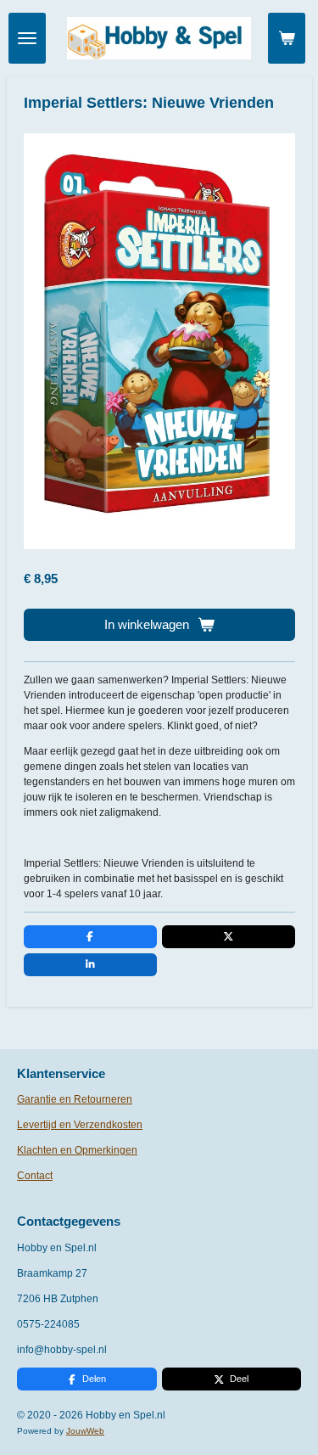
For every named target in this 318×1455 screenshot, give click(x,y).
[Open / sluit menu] (27, 38)
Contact (35, 1176)
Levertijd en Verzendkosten (79, 1125)
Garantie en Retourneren (74, 1099)
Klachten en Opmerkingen (77, 1150)
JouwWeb (85, 1430)
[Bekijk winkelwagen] (286, 38)
